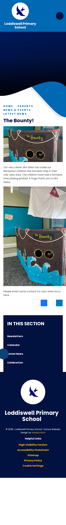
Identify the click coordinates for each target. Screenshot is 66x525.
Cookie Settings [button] (33, 466)
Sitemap (33, 455)
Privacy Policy (33, 460)
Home (8, 106)
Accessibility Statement (33, 450)
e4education (39, 432)
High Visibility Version (33, 445)
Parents (25, 106)
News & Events (17, 110)
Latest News (15, 114)
